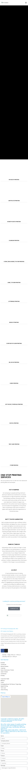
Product (3, 755)
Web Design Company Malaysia (11, 720)
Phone (2, 750)
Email (2, 746)
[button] (2, 82)
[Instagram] (6, 650)
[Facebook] (2, 650)
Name (2, 736)
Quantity (3, 760)
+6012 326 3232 (13, 730)
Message (3, 765)
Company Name (5, 741)
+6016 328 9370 (10, 731)
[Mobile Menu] (26, 2)
